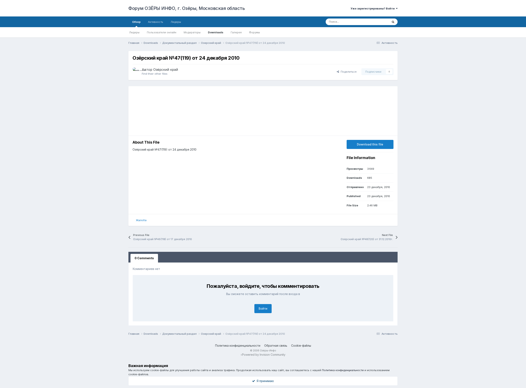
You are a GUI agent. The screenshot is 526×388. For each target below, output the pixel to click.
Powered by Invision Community (263, 354)
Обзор (136, 21)
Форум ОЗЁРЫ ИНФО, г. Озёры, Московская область (186, 8)
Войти (263, 308)
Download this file (370, 144)
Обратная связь (275, 345)
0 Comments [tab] (144, 258)
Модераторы (192, 32)
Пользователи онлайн (161, 32)
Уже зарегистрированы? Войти (373, 8)
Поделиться (347, 71)
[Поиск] (393, 22)
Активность (155, 21)
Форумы (254, 32)
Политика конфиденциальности (237, 345)
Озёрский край (165, 69)
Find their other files (154, 73)
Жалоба (141, 220)
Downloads (215, 32)
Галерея (236, 32)
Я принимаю (264, 381)
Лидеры (134, 32)
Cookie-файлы (301, 345)
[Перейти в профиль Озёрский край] (136, 70)
